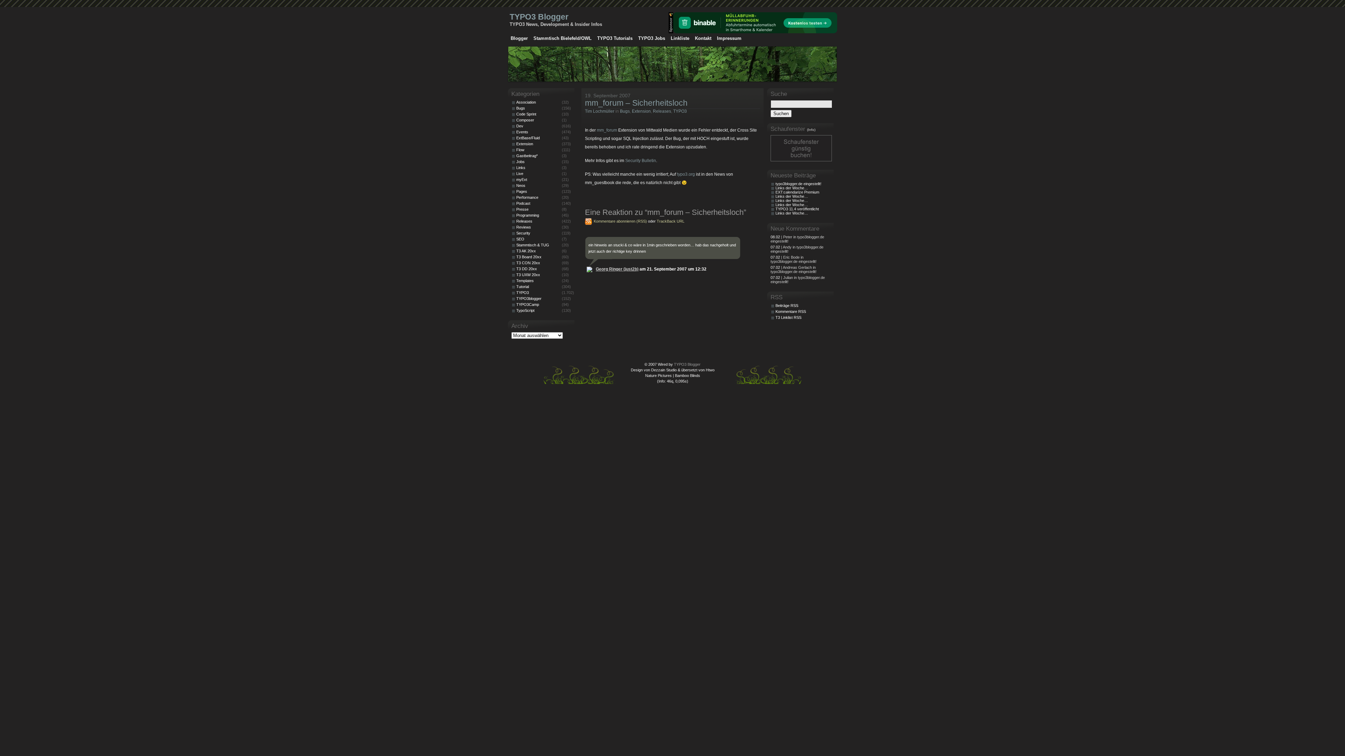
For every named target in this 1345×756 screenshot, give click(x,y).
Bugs (625, 111)
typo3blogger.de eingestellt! (798, 184)
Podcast (523, 203)
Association (526, 102)
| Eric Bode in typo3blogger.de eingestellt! (793, 259)
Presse (522, 209)
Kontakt (703, 38)
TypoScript (525, 310)
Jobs (520, 162)
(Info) (811, 130)
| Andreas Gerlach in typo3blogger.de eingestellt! (793, 269)
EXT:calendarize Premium (797, 192)
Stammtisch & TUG (532, 245)
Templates (525, 281)
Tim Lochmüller (599, 111)
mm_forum (607, 130)
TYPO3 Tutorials (615, 38)
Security (523, 233)
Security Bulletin (640, 160)
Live (519, 174)
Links (520, 168)
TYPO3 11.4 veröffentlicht (797, 209)
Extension (641, 111)
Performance (527, 197)
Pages (521, 191)
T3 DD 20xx (526, 269)
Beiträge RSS (786, 305)
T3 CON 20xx (528, 263)
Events (522, 132)
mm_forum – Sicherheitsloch (636, 102)
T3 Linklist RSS (788, 317)
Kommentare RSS (790, 311)
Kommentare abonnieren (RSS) (620, 221)
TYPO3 (680, 111)
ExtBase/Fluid (528, 138)
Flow (520, 150)
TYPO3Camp (527, 304)
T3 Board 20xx (529, 257)
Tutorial (522, 287)
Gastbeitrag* (527, 156)
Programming (527, 215)
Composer (525, 120)
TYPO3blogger (529, 298)
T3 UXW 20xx (528, 275)
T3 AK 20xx (526, 251)
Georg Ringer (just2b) (617, 269)
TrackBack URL (670, 221)
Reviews (523, 227)
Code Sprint (526, 114)
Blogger (519, 38)
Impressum (729, 38)
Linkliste (680, 38)
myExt (521, 179)
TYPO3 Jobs (651, 38)
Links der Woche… (791, 188)
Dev (519, 126)
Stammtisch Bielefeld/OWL (562, 38)
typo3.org (686, 174)
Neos (520, 185)
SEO (520, 239)
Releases (662, 111)
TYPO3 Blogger (539, 16)
